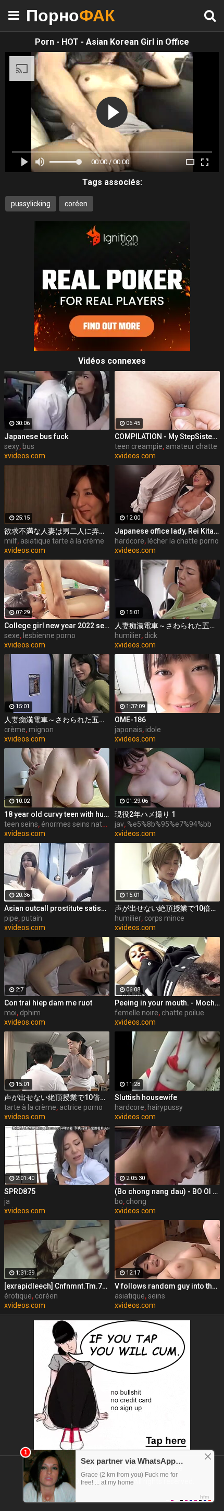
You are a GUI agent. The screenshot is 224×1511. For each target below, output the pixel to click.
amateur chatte (191, 446)
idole (153, 729)
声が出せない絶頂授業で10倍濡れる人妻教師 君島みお (167, 908)
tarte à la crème (30, 1107)
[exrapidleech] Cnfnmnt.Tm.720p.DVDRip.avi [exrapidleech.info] (56, 1286)
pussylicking (31, 204)
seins (156, 1296)
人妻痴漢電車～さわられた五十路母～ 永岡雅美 (167, 625)
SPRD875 (19, 1191)
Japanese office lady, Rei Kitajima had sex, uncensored (167, 531)
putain (31, 918)
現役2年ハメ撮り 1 (145, 814)
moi (10, 1013)
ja (7, 1201)
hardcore (129, 541)
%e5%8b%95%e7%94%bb (169, 824)
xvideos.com (24, 456)
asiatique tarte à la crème (62, 541)
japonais (128, 729)
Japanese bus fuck (36, 436)
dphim (30, 1013)
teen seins (21, 824)
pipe (11, 918)
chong (136, 1201)
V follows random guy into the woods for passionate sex (167, 1286)
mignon (41, 729)
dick (150, 635)
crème (15, 729)
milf (10, 541)
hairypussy (165, 1107)
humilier (128, 635)
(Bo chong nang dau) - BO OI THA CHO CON (167, 1191)
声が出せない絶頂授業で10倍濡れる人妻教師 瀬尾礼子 (56, 1097)
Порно (52, 15)
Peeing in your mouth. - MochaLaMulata (167, 1003)
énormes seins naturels (79, 824)
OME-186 (130, 719)
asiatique (130, 1296)
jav (119, 824)
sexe (12, 635)
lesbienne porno (49, 635)
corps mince (164, 918)
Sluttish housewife (146, 1097)
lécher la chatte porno (183, 541)
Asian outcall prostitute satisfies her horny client (56, 908)
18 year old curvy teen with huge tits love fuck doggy (56, 814)
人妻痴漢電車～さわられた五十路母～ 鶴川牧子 (56, 719)
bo (119, 1201)
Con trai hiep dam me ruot (48, 1003)
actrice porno (81, 1107)
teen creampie (139, 446)
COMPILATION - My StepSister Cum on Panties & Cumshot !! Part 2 (167, 436)
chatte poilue (182, 1013)
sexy (11, 446)
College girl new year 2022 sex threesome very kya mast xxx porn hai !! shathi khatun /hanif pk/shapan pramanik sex (56, 625)
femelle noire (136, 1013)
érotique (18, 1296)
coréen (76, 204)
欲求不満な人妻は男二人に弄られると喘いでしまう (56, 531)
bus (28, 446)
